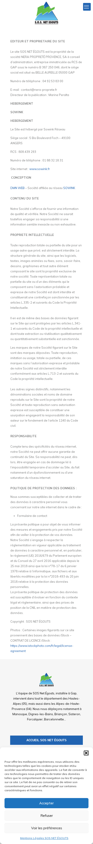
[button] (86, 753)
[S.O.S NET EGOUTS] (46, 12)
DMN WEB (17, 188)
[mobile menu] (87, 7)
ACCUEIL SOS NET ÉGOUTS (46, 740)
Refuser (46, 815)
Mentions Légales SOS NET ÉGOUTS (44, 838)
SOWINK (69, 188)
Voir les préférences (46, 828)
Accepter (46, 803)
